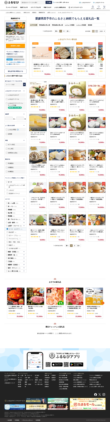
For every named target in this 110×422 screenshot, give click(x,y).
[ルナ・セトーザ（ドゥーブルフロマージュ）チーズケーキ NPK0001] (38, 122)
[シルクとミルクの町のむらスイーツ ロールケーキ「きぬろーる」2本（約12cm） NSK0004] (77, 122)
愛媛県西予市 (42, 12)
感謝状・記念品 (14, 264)
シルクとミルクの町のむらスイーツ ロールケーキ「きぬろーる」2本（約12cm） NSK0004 (77, 133)
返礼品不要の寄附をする (15, 71)
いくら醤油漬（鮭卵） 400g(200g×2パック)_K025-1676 (16, 307)
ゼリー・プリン (15, 235)
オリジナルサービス (77, 7)
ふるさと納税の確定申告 (79, 384)
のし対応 (10, 149)
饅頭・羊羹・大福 (15, 242)
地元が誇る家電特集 (63, 384)
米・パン (12, 206)
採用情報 (38, 420)
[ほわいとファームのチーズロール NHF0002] (57, 122)
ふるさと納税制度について (79, 382)
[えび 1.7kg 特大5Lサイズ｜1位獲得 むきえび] (55, 296)
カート (104, 8)
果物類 (12, 209)
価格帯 (7, 114)
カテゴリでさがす (36, 7)
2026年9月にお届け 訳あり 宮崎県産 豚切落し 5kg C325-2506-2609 (74, 307)
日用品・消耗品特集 (63, 386)
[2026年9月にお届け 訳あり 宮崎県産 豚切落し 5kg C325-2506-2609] (74, 296)
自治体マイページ (14, 193)
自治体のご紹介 (15, 46)
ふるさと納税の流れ (77, 377)
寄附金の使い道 (93, 379)
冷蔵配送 (10, 167)
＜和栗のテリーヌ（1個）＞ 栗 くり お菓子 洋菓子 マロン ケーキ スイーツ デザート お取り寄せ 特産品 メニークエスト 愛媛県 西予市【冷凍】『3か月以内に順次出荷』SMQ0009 (57, 101)
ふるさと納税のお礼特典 (95, 377)
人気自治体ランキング (9, 383)
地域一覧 (47, 375)
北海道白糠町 (12, 311)
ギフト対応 (11, 144)
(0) (78, 106)
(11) (37, 313)
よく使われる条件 (10, 125)
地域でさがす (24, 7)
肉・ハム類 (13, 203)
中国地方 (54, 375)
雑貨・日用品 (14, 252)
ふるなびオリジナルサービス (13, 91)
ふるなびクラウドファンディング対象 (15, 105)
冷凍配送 (10, 171)
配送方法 (7, 159)
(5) (78, 171)
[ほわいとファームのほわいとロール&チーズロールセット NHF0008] (57, 155)
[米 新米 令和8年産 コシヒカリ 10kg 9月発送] (94, 296)
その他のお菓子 (15, 248)
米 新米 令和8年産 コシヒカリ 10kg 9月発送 (93, 307)
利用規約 (17, 420)
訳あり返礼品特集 (63, 377)
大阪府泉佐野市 (52, 311)
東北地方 (47, 379)
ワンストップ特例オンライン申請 (14, 178)
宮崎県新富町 (70, 311)
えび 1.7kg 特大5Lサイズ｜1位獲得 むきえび (55, 307)
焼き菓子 (13, 232)
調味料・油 (13, 255)
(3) (42, 71)
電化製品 (20, 379)
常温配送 (10, 163)
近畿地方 (47, 386)
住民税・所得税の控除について (80, 386)
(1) (39, 106)
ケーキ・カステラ (62, 12)
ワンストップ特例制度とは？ (96, 375)
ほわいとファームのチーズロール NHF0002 (57, 133)
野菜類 (11, 216)
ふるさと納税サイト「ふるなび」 (13, 12)
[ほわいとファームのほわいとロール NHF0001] (96, 122)
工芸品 (11, 261)
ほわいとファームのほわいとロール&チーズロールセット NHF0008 (57, 166)
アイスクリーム (15, 239)
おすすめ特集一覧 (63, 375)
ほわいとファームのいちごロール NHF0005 (96, 101)
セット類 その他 (14, 271)
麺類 (26, 382)
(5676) (18, 313)
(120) (76, 313)
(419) (57, 313)
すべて (10, 182)
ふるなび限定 (12, 129)
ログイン (93, 8)
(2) (59, 106)
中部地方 (47, 384)
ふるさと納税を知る (60, 7)
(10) (65, 71)
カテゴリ (7, 199)
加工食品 (12, 258)
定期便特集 (61, 382)
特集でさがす (47, 7)
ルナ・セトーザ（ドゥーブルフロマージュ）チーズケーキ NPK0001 (38, 133)
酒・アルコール (14, 219)
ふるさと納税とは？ (77, 375)
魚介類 (12, 213)
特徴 (6, 140)
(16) (87, 71)
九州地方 (54, 379)
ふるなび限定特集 (63, 388)
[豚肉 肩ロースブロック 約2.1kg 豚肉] (35, 296)
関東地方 (47, 382)
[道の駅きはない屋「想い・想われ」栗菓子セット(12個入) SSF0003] (38, 90)
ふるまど (11, 190)
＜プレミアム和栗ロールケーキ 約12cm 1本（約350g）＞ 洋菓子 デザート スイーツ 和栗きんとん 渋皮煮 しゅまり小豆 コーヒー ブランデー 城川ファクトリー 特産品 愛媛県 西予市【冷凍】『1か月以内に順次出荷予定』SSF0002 (38, 166)
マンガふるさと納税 (94, 382)
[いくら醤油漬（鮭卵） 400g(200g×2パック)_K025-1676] (15, 296)
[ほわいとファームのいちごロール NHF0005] (96, 90)
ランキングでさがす (11, 7)
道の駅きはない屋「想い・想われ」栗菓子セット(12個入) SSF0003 (38, 101)
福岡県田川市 (31, 311)
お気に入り (99, 8)
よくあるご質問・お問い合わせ (61, 2)
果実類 (19, 382)
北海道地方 (47, 377)
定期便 (10, 134)
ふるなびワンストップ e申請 (17, 186)
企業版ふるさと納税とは (95, 384)
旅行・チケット (14, 268)
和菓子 (12, 245)
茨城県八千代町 (91, 311)
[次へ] (102, 59)
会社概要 (10, 420)
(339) (96, 313)
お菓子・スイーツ (51, 12)
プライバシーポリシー (28, 420)
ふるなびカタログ (86, 2)
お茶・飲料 (13, 222)
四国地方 (34, 12)
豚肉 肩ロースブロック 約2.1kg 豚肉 (35, 307)
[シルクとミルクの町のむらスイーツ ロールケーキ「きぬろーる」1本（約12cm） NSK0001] (77, 90)
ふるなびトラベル (99, 2)
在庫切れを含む (13, 153)
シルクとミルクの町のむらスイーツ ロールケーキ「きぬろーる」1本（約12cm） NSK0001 (77, 101)
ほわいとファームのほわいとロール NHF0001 (96, 133)
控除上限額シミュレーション (80, 379)
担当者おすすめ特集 (63, 379)
